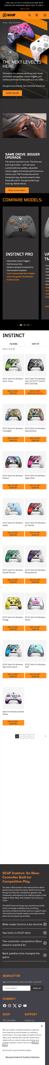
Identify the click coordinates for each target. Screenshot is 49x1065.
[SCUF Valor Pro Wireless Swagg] (13, 603)
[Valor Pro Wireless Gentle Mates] (13, 698)
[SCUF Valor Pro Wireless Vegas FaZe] (36, 462)
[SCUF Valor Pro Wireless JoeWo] (13, 509)
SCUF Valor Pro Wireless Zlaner (35, 618)
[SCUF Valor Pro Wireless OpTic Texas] (13, 365)
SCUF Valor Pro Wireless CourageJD (13, 429)
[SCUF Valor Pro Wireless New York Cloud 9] (13, 650)
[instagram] (9, 1005)
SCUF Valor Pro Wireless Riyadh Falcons (13, 571)
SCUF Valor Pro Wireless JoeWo (13, 524)
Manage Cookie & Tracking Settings (23, 1057)
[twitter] (15, 1005)
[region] (22, 1043)
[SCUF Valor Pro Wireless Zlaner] (36, 603)
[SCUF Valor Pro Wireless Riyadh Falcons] (13, 556)
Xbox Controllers (15, 23)
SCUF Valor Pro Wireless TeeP (35, 665)
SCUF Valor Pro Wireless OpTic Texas (13, 380)
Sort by (35, 344)
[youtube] (25, 1005)
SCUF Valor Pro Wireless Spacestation (35, 429)
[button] (9, 15)
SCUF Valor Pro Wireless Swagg (13, 618)
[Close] (42, 1026)
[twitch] (20, 1005)
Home (5, 23)
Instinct (25, 23)
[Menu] (45, 15)
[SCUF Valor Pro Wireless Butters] (13, 462)
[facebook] (5, 1005)
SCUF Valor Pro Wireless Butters (13, 476)
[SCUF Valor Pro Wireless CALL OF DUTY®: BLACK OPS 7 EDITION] (36, 365)
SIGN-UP (37, 988)
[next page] (45, 736)
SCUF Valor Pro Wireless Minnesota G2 (35, 571)
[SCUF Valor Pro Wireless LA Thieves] (36, 509)
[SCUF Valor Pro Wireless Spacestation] (36, 414)
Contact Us (29, 1020)
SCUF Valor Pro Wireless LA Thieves (35, 524)
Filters (13, 344)
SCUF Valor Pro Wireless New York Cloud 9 (13, 665)
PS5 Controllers (9, 1020)
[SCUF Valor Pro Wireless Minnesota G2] (36, 556)
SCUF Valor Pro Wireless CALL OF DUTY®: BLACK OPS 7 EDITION (35, 381)
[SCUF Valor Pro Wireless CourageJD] (13, 414)
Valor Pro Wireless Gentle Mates (13, 713)
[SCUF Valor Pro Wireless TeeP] (36, 650)
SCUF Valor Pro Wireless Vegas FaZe (35, 476)
